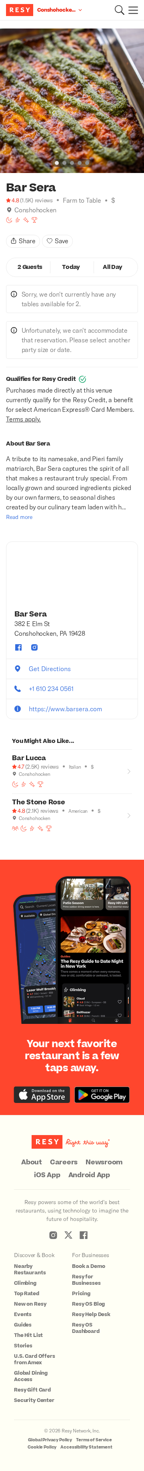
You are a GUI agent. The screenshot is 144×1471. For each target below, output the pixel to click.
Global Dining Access (31, 1376)
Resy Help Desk (91, 1314)
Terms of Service (94, 1440)
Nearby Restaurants (30, 1269)
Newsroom (104, 1162)
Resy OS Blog (88, 1304)
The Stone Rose (38, 802)
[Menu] (131, 10)
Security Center (34, 1400)
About (31, 1162)
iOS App (47, 1175)
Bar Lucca (29, 758)
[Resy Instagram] (53, 1235)
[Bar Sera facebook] (18, 647)
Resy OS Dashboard (86, 1328)
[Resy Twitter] (68, 1235)
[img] (9, 210)
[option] (72, 100)
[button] (119, 10)
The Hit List (28, 1335)
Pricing (81, 1293)
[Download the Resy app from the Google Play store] (102, 1094)
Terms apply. (23, 419)
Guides (23, 1325)
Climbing (25, 1283)
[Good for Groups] (15, 828)
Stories (23, 1345)
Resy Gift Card (32, 1390)
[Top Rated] (34, 220)
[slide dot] (57, 163)
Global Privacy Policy (50, 1440)
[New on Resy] (26, 220)
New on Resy (30, 1304)
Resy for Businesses (86, 1280)
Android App (89, 1175)
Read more (19, 516)
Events (23, 1314)
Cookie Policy (42, 1447)
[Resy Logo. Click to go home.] (20, 10)
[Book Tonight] (9, 220)
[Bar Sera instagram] (34, 647)
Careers (64, 1162)
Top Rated (26, 1293)
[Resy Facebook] (84, 1235)
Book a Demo (88, 1266)
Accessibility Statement (86, 1447)
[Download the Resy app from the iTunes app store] (42, 1094)
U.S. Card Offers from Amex (34, 1359)
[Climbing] (17, 220)
